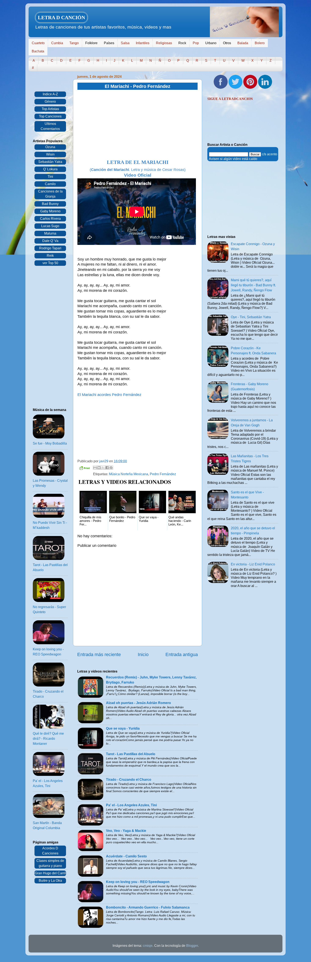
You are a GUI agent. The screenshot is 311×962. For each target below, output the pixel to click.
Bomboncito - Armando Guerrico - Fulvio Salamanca (148, 907)
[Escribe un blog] (99, 467)
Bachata (38, 51)
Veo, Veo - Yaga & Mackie (126, 830)
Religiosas (164, 43)
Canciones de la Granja (50, 194)
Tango (74, 43)
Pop (196, 43)
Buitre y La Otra (50, 880)
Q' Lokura (50, 169)
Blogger (192, 945)
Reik (50, 255)
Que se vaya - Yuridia (123, 728)
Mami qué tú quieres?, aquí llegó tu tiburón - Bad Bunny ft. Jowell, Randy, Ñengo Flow (253, 285)
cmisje (148, 945)
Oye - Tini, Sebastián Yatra (251, 317)
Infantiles (142, 43)
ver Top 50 (50, 263)
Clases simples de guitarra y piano (50, 863)
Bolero (260, 43)
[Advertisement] (137, 124)
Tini (50, 176)
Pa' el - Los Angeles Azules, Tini (131, 805)
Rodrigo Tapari (50, 248)
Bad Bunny (50, 204)
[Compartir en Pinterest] (111, 467)
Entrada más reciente (99, 654)
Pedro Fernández (163, 474)
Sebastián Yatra (50, 162)
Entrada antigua (181, 654)
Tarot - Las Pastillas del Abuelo (130, 754)
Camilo (50, 184)
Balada (242, 43)
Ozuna (50, 147)
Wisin (50, 154)
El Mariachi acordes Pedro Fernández (109, 395)
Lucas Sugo (50, 226)
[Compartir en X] (103, 467)
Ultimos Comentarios (50, 126)
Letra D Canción (61, 17)
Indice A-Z (50, 94)
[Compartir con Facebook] (107, 467)
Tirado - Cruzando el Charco (128, 779)
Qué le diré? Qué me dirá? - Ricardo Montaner (48, 738)
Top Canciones (50, 116)
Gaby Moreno (50, 211)
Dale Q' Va (50, 241)
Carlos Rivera (50, 218)
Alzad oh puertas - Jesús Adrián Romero (138, 703)
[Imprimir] (84, 468)
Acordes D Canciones (50, 850)
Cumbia (57, 43)
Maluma (50, 233)
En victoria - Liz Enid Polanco (253, 564)
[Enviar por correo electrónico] (95, 467)
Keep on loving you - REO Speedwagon (137, 882)
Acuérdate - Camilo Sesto (126, 856)
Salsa (125, 43)
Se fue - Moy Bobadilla (50, 443)
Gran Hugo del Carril (50, 873)
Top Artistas (50, 109)
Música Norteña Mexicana (128, 474)
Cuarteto (38, 43)
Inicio (143, 654)
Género (50, 101)
